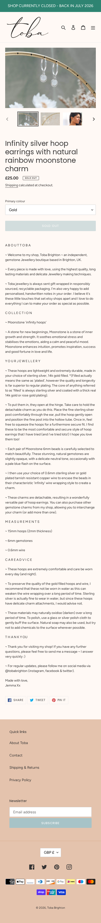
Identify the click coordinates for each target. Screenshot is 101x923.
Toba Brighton (56, 907)
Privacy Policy (20, 780)
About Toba (18, 743)
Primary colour (15, 201)
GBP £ (49, 852)
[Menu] (93, 27)
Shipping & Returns (24, 767)
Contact (16, 755)
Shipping (11, 185)
